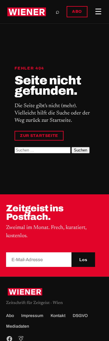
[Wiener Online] (26, 12)
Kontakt (58, 315)
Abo (10, 315)
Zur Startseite (39, 136)
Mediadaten (17, 326)
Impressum (32, 315)
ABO (77, 11)
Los (83, 259)
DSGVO (80, 315)
